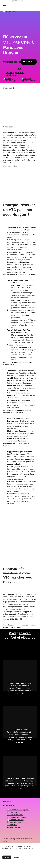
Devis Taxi (14, 812)
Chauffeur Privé (16, 815)
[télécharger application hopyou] (29, 80)
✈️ (8, 810)
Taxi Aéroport (15, 822)
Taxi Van (13, 825)
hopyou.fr (13, 614)
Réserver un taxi (14, 827)
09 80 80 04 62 (29, 62)
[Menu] (4, 5)
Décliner (16, 857)
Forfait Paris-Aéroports (19, 810)
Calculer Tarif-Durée (18, 817)
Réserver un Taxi (16, 820)
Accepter (6, 857)
